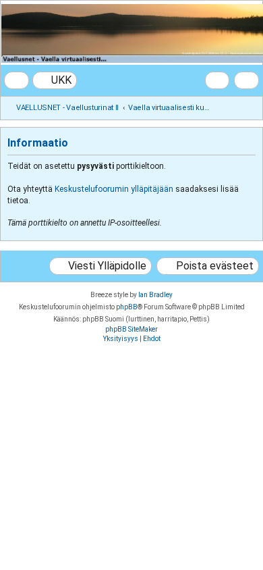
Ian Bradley (155, 295)
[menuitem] (55, 80)
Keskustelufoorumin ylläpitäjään (114, 189)
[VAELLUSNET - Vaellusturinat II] (131, 33)
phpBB (127, 307)
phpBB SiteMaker (131, 329)
